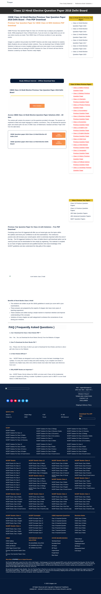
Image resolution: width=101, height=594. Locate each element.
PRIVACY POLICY (83, 394)
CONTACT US (84, 398)
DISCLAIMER (84, 400)
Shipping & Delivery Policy (84, 405)
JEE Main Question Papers (79, 213)
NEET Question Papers (77, 219)
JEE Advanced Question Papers (80, 216)
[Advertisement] (37, 66)
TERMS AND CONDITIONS (84, 396)
